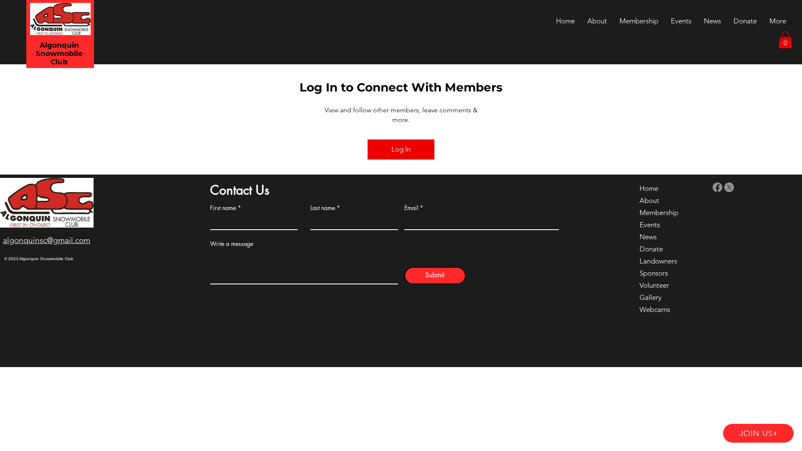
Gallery (651, 297)
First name (223, 208)
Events (650, 224)
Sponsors (654, 273)
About (649, 200)
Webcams (655, 309)
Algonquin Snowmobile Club (59, 53)
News (648, 237)
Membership (659, 212)
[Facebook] (717, 187)
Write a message (231, 244)
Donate (651, 249)
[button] (785, 39)
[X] (729, 187)
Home (649, 188)
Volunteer (654, 285)
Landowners (658, 261)
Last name (322, 208)
